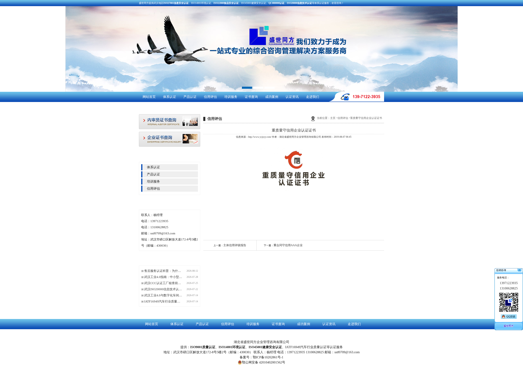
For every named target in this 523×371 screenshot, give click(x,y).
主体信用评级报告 (234, 245)
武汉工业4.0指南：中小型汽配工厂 (163, 277)
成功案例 (271, 97)
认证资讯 (292, 97)
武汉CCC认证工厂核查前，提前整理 (163, 283)
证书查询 (251, 97)
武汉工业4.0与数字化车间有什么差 (163, 295)
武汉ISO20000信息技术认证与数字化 (163, 289)
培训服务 (230, 97)
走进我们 (312, 97)
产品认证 (190, 97)
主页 (332, 118)
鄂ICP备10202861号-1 (268, 357)
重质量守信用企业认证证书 (366, 118)
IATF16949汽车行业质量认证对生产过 (163, 301)
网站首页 (149, 97)
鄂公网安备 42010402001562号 (263, 362)
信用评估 (210, 97)
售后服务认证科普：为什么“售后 (163, 270)
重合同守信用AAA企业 (288, 245)
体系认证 (169, 97)
